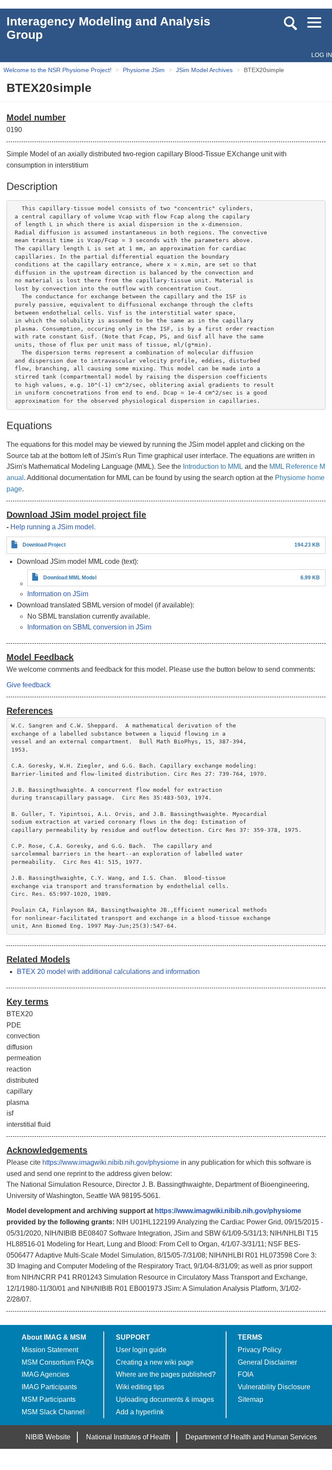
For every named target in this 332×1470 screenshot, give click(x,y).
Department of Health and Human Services (251, 1437)
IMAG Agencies (45, 1374)
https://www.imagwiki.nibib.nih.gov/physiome (110, 1162)
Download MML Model (69, 578)
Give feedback (28, 685)
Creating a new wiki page (155, 1362)
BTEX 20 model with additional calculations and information (108, 971)
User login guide (141, 1349)
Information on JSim (57, 593)
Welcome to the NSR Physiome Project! (57, 69)
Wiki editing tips (140, 1387)
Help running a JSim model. (53, 527)
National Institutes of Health (128, 1437)
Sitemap (250, 1399)
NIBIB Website (48, 1437)
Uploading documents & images (165, 1399)
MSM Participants (49, 1399)
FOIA (246, 1374)
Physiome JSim (144, 69)
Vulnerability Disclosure (274, 1387)
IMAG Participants (49, 1387)
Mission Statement (50, 1349)
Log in (321, 54)
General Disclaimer (267, 1362)
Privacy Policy (259, 1349)
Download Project (44, 545)
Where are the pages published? (166, 1374)
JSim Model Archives (204, 69)
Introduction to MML (213, 466)
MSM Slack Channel (53, 1412)
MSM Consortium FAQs (58, 1362)
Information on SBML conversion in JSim (89, 627)
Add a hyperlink (140, 1412)
